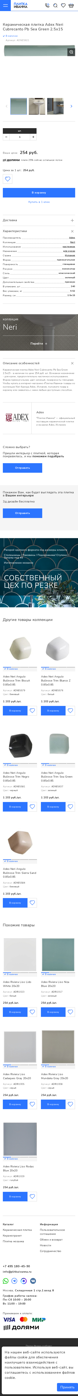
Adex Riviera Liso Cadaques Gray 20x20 (17, 1076)
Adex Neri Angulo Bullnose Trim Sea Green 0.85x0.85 (57, 777)
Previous (7, 106)
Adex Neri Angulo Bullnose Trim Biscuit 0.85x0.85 (16, 680)
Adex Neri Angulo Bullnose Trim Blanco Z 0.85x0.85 (56, 680)
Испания (70, 255)
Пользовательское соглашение (52, 1232)
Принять (67, 1387)
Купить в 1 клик (39, 202)
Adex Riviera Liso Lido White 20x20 (17, 984)
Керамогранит (12, 1235)
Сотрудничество (50, 1251)
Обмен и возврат (51, 1239)
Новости (45, 1245)
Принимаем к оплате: (18, 1313)
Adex (72, 237)
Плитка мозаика (13, 1241)
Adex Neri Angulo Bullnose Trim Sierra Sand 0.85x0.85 (19, 873)
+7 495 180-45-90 (16, 1266)
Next (71, 106)
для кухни (69, 250)
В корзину (39, 192)
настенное (69, 246)
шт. (19, 130)
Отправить (22, 468)
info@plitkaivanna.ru (17, 1272)
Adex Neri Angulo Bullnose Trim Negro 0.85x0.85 (16, 777)
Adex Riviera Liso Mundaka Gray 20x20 (54, 1076)
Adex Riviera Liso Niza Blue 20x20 (55, 984)
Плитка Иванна (20, 5)
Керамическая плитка (17, 1230)
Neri (72, 242)
